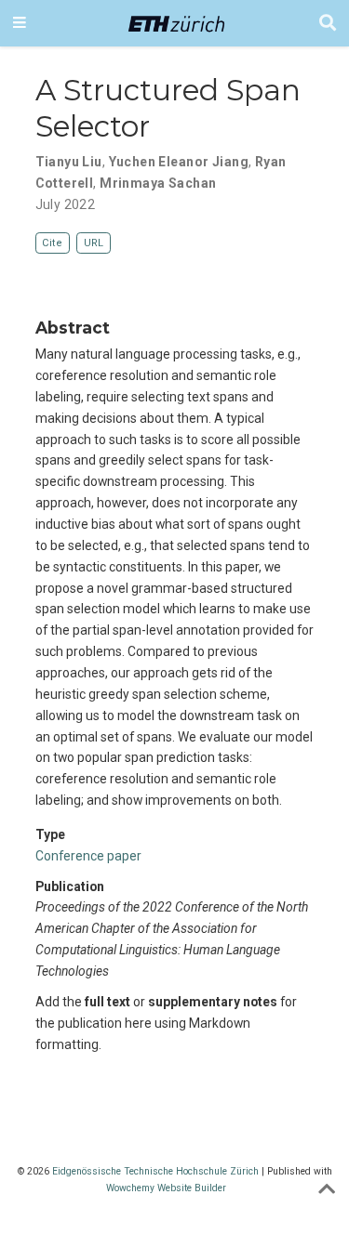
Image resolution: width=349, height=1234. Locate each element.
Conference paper (88, 855)
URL (93, 243)
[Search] (327, 23)
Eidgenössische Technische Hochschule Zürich (155, 1171)
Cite (52, 243)
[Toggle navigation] (19, 23)
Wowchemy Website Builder (166, 1188)
